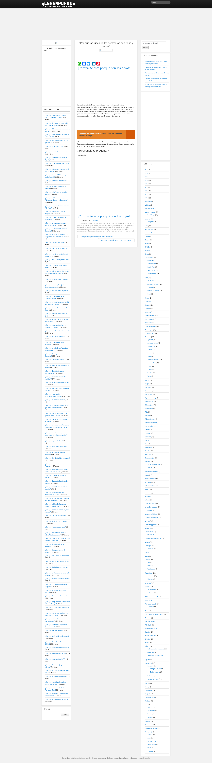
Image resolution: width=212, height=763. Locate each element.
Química (147, 632)
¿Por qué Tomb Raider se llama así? (57, 636)
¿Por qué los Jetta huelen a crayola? (57, 163)
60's (146, 187)
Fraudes (147, 451)
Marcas (147, 521)
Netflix (150, 707)
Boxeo (150, 353)
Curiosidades (83, 223)
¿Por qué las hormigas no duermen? (57, 382)
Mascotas (148, 528)
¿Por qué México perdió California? (57, 561)
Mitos (147, 552)
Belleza (147, 250)
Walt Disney (151, 270)
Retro (147, 643)
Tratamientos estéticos (155, 656)
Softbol (150, 373)
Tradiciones (148, 690)
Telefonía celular (153, 679)
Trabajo (147, 687)
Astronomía (149, 229)
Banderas (151, 607)
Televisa (150, 717)
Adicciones (148, 201)
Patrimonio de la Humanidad (154, 614)
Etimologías (149, 405)
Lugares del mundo (151, 518)
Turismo (147, 701)
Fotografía (148, 447)
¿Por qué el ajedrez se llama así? (56, 596)
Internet (150, 666)
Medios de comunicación (153, 539)
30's (146, 177)
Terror (147, 683)
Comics (147, 305)
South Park (151, 267)
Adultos (147, 205)
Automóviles (149, 233)
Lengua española (150, 503)
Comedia (148, 302)
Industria (148, 482)
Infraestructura (150, 486)
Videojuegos (149, 732)
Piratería (148, 618)
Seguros (147, 660)
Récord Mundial (150, 636)
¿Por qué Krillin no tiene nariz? (55, 515)
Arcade (150, 735)
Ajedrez (150, 340)
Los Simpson (152, 264)
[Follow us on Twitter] (149, 2)
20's (146, 173)
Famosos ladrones (151, 423)
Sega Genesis (152, 745)
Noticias (147, 587)
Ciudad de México (153, 291)
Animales (151, 576)
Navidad (150, 548)
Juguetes (148, 496)
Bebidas (147, 247)
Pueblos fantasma (151, 628)
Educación (148, 391)
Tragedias (148, 694)
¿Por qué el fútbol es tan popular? (56, 291)
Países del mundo (150, 604)
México (150, 468)
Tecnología (148, 663)
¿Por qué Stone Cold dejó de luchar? (57, 260)
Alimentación (149, 209)
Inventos (148, 493)
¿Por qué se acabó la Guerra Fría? (56, 248)
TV (146, 704)
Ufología (147, 721)
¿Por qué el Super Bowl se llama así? (57, 579)
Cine (146, 278)
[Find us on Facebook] (145, 2)
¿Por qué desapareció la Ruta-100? (56, 279)
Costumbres (149, 319)
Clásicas (150, 260)
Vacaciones (148, 725)
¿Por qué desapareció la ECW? (55, 659)
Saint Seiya (151, 215)
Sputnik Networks (144, 758)
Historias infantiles (151, 472)
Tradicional (151, 569)
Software (151, 676)
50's (146, 184)
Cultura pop (149, 330)
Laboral (147, 500)
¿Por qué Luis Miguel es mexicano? (57, 556)
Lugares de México (151, 514)
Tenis (149, 376)
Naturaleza (148, 573)
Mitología (148, 546)
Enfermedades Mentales (156, 649)
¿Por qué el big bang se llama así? (56, 447)
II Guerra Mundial (154, 464)
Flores (147, 444)
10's (146, 170)
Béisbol (150, 350)
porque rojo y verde (128, 231)
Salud (147, 646)
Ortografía (148, 600)
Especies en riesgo (151, 398)
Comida (147, 309)
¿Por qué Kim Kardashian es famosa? (57, 458)
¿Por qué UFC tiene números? (55, 337)
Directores (151, 280)
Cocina (147, 298)
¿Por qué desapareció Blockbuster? (57, 648)
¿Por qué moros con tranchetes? (56, 181)
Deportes (148, 337)
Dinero (147, 380)
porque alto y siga (99, 223)
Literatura (148, 511)
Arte (146, 226)
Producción (151, 711)
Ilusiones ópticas (150, 479)
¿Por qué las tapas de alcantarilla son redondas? (96, 237)
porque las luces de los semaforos (116, 223)
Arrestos (147, 219)
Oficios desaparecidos (152, 597)
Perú (149, 294)
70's (146, 191)
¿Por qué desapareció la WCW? (55, 653)
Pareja (147, 611)
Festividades (149, 426)
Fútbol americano (153, 360)
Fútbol (150, 356)
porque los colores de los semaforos (111, 227)
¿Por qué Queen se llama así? (55, 400)
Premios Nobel (150, 621)
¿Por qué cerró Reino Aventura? (55, 152)
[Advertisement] (106, 23)
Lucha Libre (152, 363)
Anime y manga (150, 212)
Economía (148, 387)
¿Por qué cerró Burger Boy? (54, 146)
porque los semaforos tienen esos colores (108, 229)
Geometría (151, 534)
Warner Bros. (152, 274)
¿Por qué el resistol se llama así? (56, 676)
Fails (146, 412)
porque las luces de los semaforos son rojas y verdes (113, 225)
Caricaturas (148, 258)
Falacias (147, 416)
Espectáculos (149, 401)
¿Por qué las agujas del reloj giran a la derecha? (116, 240)
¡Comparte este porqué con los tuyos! (104, 68)
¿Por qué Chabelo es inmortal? (55, 360)
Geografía (148, 454)
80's (146, 194)
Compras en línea (156, 669)
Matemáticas (149, 532)
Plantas (150, 579)
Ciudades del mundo (151, 285)
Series (150, 714)
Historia (90, 223)
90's (146, 198)
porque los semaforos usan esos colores (110, 231)
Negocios (148, 583)
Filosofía (147, 433)
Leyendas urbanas (151, 507)
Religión (147, 639)
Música (147, 560)
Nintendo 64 (152, 741)
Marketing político (151, 525)
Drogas (147, 384)
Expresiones (149, 408)
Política (150, 593)
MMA (149, 366)
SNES (149, 748)
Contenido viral (150, 316)
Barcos (147, 240)
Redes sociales (155, 672)
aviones (147, 236)
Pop (149, 562)
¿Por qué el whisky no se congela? (56, 567)
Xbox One (151, 751)
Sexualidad (151, 652)
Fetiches (147, 430)
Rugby (150, 369)
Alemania (151, 287)
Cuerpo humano (150, 326)
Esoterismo (148, 394)
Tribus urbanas (150, 697)
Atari (149, 738)
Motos (147, 556)
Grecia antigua (149, 458)
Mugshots (151, 222)
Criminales (148, 323)
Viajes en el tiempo (151, 728)
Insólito (147, 489)
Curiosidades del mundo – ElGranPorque (87, 758)
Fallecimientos (149, 419)
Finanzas (148, 437)
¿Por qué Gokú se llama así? (54, 630)
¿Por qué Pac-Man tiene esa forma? (57, 607)
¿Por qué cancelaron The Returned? (57, 331)
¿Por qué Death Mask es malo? (55, 527)
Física (147, 440)
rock (149, 566)
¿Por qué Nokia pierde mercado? (56, 521)
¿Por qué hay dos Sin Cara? (54, 441)
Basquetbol (151, 346)
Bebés (147, 243)
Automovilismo (153, 343)
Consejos (148, 312)
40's (146, 180)
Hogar (147, 475)
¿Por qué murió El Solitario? (54, 242)
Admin (95, 221)
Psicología (148, 625)
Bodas (147, 254)
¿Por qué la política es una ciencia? (56, 699)
